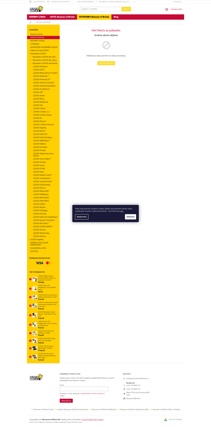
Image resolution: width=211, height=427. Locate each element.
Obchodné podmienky (85, 2)
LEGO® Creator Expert (42, 115)
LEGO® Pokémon (40, 66)
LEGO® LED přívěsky (41, 185)
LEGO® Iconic (39, 165)
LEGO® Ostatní (39, 204)
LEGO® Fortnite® (40, 147)
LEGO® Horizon (39, 162)
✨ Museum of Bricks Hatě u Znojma (165, 409)
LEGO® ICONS (39, 169)
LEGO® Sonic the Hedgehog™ (45, 217)
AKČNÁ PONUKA (37, 37)
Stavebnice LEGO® (38, 54)
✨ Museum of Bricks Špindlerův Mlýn (133, 409)
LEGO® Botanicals (40, 102)
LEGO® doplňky (39, 128)
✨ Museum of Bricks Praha (42, 409)
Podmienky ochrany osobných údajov (114, 2)
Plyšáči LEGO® (36, 34)
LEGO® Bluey (38, 99)
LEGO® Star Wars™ (41, 223)
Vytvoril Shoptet (175, 419)
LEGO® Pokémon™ (41, 76)
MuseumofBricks (133, 398)
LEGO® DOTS (38, 70)
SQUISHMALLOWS (38, 248)
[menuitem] (37, 17)
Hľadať (126, 9)
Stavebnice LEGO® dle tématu (45, 63)
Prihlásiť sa (66, 401)
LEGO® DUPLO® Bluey (42, 137)
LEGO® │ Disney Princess (43, 124)
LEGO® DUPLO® (40, 134)
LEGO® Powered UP (41, 79)
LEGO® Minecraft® (41, 191)
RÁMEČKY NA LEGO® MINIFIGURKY (39, 244)
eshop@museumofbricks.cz (137, 378)
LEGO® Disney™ (39, 121)
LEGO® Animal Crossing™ (43, 83)
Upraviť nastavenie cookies (92, 419)
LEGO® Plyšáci (39, 207)
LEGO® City (38, 105)
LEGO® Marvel (39, 188)
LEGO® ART (38, 92)
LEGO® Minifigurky (41, 194)
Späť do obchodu (106, 63)
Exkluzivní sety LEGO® (39, 50)
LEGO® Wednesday (41, 233)
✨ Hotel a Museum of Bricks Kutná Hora (71, 409)
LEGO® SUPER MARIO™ (43, 227)
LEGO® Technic (39, 230)
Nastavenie (82, 217)
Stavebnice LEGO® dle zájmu (45, 60)
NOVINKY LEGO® (37, 41)
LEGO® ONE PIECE (41, 201)
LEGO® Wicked (39, 236)
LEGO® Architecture (41, 89)
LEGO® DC (37, 118)
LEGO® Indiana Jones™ (42, 175)
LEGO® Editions (39, 144)
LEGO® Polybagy (40, 210)
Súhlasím (130, 217)
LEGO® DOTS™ (39, 131)
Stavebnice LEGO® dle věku (44, 57)
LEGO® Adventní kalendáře (44, 86)
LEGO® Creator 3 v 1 (41, 112)
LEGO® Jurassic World (42, 181)
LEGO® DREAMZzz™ (41, 141)
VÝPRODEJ (34, 44)
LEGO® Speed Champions (44, 220)
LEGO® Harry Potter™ (42, 159)
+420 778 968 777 (133, 385)
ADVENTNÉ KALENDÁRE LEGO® (43, 47)
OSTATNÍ (34, 251)
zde (121, 211)
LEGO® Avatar (39, 96)
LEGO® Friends (39, 150)
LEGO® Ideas (38, 172)
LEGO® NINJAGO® (41, 198)
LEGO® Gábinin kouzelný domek (43, 155)
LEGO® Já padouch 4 (42, 178)
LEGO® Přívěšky (40, 214)
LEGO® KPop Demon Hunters (45, 73)
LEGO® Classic (39, 108)
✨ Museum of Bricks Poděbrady (103, 409)
